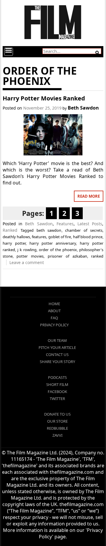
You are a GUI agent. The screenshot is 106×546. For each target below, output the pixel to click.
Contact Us (57, 354)
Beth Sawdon (83, 108)
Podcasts (57, 377)
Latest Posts (89, 223)
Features (65, 223)
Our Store (57, 421)
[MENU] (8, 52)
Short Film (57, 384)
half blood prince (88, 236)
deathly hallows (16, 236)
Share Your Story (57, 361)
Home (54, 303)
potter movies (30, 256)
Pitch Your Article (57, 347)
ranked (97, 256)
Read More (88, 196)
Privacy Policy (54, 324)
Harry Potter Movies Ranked (44, 98)
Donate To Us (57, 414)
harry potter (14, 243)
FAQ (54, 317)
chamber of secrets (83, 230)
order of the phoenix (58, 249)
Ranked (10, 230)
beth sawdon (49, 230)
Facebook (57, 391)
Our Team (57, 340)
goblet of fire (59, 236)
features (39, 236)
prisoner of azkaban (67, 256)
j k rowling (27, 249)
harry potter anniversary (52, 243)
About (54, 310)
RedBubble (57, 428)
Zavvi (57, 435)
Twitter (57, 398)
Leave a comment (26, 262)
